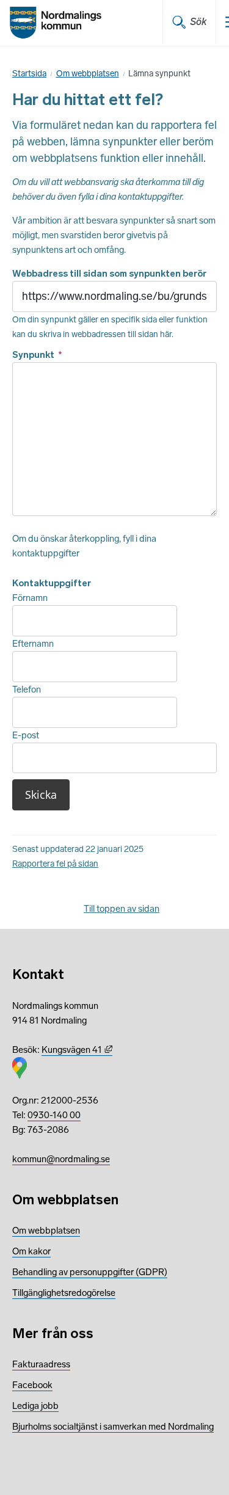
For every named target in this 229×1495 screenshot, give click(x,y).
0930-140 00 (54, 1115)
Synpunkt (37, 354)
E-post (25, 735)
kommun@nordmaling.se (61, 1159)
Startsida (29, 73)
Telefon (26, 689)
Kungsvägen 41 (77, 1049)
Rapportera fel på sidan (55, 864)
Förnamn (30, 597)
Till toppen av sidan (121, 908)
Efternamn (33, 643)
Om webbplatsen (87, 73)
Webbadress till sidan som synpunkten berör (109, 273)
